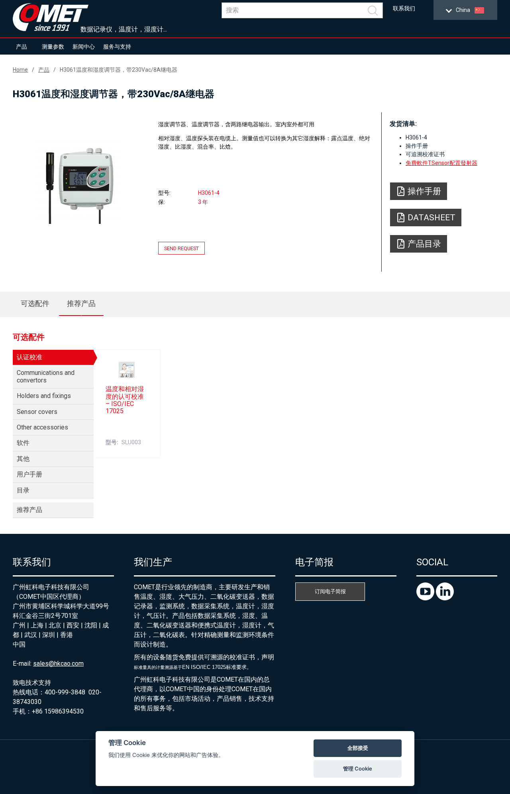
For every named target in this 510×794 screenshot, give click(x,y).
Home (20, 70)
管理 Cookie (357, 768)
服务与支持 (117, 46)
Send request (181, 248)
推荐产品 (81, 303)
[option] (78, 182)
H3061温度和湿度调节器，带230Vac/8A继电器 (118, 70)
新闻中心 (84, 46)
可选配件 (35, 303)
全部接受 (357, 748)
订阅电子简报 (330, 591)
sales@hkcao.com (58, 663)
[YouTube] (426, 598)
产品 (21, 46)
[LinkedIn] (445, 598)
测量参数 (53, 46)
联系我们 (404, 8)
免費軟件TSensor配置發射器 (441, 163)
